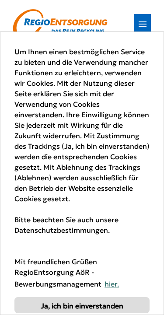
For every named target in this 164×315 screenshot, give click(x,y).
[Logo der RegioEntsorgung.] (60, 24)
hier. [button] (112, 283)
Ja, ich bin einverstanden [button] (82, 305)
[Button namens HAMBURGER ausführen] (142, 24)
